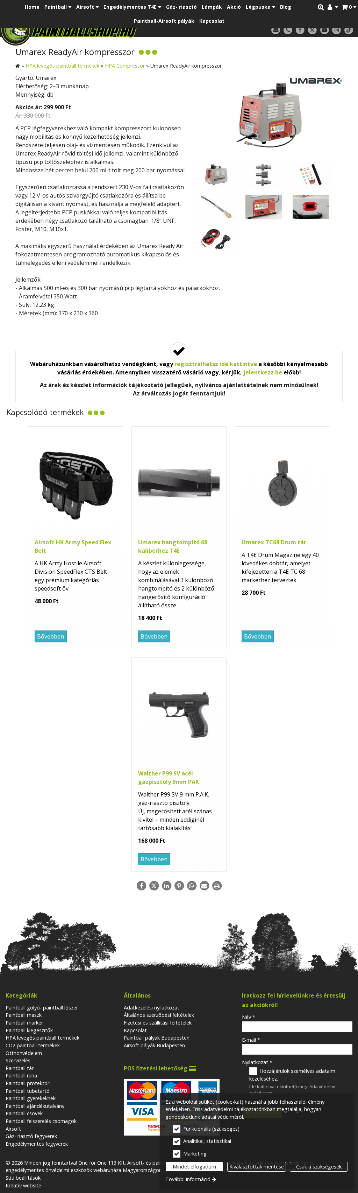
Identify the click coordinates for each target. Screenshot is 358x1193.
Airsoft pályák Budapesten (154, 1045)
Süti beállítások (23, 1177)
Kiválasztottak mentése (256, 1166)
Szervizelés (18, 1060)
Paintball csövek (24, 1113)
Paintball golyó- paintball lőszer (42, 1007)
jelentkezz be (262, 372)
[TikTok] (349, 30)
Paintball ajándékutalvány (35, 1106)
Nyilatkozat (257, 1062)
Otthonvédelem (24, 1053)
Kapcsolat (135, 1030)
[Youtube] (325, 30)
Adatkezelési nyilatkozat (151, 1007)
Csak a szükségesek (319, 1166)
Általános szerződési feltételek (159, 1015)
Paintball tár (20, 1068)
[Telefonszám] (288, 30)
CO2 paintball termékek (33, 1045)
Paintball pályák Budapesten (156, 1037)
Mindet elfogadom (194, 1166)
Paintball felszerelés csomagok (41, 1121)
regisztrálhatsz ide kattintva (215, 364)
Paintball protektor (27, 1083)
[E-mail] (276, 30)
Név (248, 1017)
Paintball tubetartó (28, 1091)
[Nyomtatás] (216, 885)
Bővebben (50, 636)
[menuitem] (349, 7)
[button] (349, 7)
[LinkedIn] (166, 885)
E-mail (251, 1039)
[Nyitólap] (95, 30)
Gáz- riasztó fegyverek (31, 1136)
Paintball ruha (21, 1075)
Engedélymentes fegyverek (37, 1143)
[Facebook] (300, 30)
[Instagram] (336, 30)
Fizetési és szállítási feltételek (158, 1022)
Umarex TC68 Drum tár (274, 542)
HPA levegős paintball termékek (42, 1037)
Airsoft (13, 1128)
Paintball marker (24, 1022)
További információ (187, 1179)
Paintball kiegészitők (29, 1030)
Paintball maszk (24, 1015)
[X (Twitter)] (312, 30)
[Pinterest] (179, 885)
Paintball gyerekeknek (31, 1098)
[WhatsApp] (191, 885)
